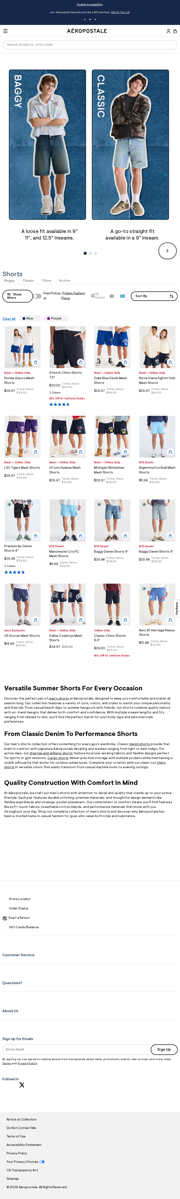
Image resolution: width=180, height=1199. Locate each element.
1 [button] (84, 19)
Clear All (8, 319)
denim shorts (139, 744)
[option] (49, 156)
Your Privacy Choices (22, 1162)
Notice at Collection (22, 1119)
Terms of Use (16, 1136)
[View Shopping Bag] (175, 31)
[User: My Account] (168, 32)
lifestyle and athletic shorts (51, 753)
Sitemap (13, 1179)
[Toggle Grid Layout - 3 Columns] (112, 296)
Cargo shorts (58, 758)
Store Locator (19, 899)
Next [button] (167, 251)
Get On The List (120, 12)
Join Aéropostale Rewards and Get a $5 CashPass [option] (90, 12)
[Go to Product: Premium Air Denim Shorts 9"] (22, 567)
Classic (28, 281)
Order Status (18, 908)
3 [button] (95, 19)
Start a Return (18, 918)
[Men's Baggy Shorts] (49, 145)
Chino (47, 281)
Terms (6, 1063)
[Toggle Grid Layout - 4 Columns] (123, 296)
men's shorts (59, 698)
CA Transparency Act (22, 1170)
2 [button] (90, 19)
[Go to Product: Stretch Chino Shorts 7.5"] (67, 394)
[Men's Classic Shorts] (132, 145)
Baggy (9, 281)
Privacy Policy (27, 1063)
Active (64, 281)
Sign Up (164, 1050)
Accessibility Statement (24, 1145)
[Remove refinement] (35, 318)
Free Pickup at (64, 296)
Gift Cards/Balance (24, 927)
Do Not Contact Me (21, 1128)
